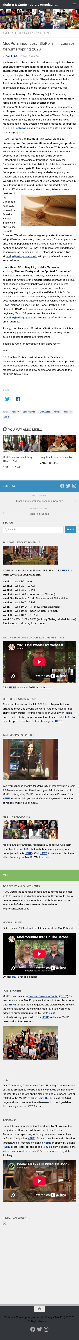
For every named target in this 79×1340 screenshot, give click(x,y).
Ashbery (15, 412)
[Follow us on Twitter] (68, 486)
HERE (28, 853)
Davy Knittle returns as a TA (56, 457)
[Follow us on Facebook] (62, 486)
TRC (63, 996)
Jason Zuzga (44, 412)
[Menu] (74, 4)
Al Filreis (12, 56)
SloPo (44, 33)
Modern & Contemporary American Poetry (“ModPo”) (30, 4)
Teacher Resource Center (43, 996)
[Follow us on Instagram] (74, 486)
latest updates (19, 33)
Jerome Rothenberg (62, 412)
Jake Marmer (29, 412)
